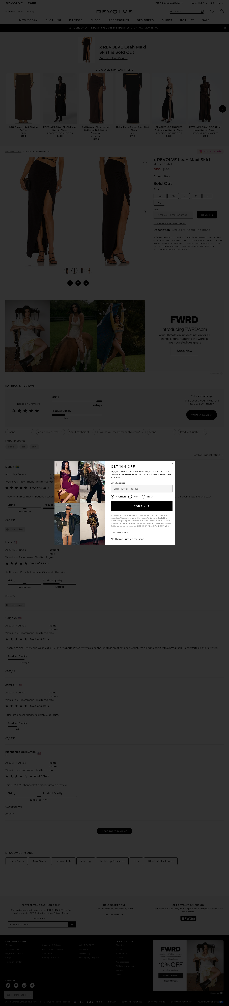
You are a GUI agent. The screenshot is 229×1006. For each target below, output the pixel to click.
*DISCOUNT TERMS (119, 532)
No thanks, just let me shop (127, 539)
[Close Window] (172, 463)
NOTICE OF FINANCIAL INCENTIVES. (153, 526)
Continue (142, 506)
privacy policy (165, 523)
